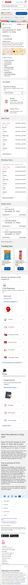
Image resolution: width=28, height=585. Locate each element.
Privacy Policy (11, 583)
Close (25, 566)
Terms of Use (18, 583)
